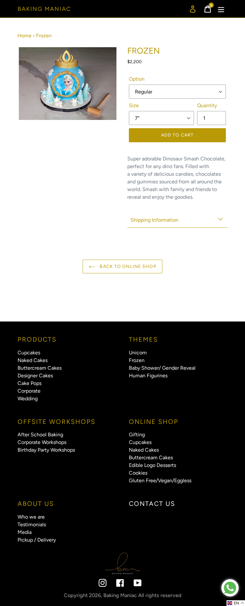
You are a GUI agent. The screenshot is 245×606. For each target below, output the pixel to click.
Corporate (29, 391)
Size (134, 105)
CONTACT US (152, 503)
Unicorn (138, 353)
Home (25, 36)
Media (25, 532)
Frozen (137, 360)
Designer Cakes (35, 376)
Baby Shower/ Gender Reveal (162, 368)
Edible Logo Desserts (152, 465)
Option (137, 79)
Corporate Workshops (42, 442)
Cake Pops (29, 383)
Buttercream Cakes (40, 368)
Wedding (28, 398)
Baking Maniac (44, 9)
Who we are (31, 517)
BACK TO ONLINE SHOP (127, 266)
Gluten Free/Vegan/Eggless (160, 480)
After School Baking (40, 435)
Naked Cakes (33, 360)
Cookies (138, 473)
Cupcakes (29, 353)
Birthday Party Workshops (46, 450)
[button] (235, 603)
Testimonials (32, 524)
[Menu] (221, 8)
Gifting (137, 435)
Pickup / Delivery (37, 540)
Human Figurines (148, 376)
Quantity (207, 105)
